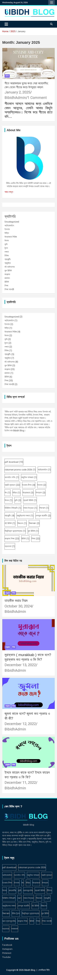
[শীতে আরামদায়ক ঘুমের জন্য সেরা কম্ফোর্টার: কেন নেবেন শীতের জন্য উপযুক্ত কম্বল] (28, 63)
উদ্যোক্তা (28, 492)
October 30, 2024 (18, 606)
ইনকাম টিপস (28, 485)
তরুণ (19, 898)
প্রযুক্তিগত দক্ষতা (25, 515)
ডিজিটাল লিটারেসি (13, 508)
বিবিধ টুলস (16, 913)
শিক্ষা (6, 285)
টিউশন (49, 890)
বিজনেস (22, 523)
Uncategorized (12, 221)
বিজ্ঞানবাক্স (34, 523)
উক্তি (7, 233)
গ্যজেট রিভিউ (30, 500)
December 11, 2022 (20, 782)
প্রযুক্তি (8, 263)
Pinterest (6, 953)
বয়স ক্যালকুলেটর (8, 921)
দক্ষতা (7, 251)
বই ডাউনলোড (10, 266)
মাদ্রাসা (7, 274)
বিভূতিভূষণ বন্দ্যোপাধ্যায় (15, 531)
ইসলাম (7, 229)
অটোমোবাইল (9, 225)
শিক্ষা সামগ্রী (9, 289)
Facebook (7, 945)
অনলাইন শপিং (12, 477)
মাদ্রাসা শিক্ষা (12, 538)
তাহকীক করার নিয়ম (16, 601)
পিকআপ (44, 508)
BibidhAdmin (15, 98)
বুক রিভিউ (8, 270)
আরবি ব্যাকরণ (12, 485)
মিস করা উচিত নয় (13, 560)
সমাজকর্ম (14, 928)
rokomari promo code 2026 (20, 469)
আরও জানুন (9, 191)
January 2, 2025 (17, 92)
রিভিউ (7, 76)
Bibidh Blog (29, 970)
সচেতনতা (10, 546)
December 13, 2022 (20, 665)
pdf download (14, 462)
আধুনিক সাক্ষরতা (29, 477)
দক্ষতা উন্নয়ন (30, 508)
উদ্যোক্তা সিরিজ (11, 236)
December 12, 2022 (20, 724)
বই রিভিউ (10, 523)
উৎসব (7, 240)
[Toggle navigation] (6, 24)
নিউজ (7, 255)
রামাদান (7, 278)
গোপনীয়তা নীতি (44, 970)
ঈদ (7, 492)
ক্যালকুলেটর (28, 890)
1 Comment (37, 98)
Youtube (6, 957)
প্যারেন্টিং (8, 259)
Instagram (7, 949)
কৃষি (6, 244)
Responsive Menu (51, 2)
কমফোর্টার (12, 890)
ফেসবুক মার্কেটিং (43, 515)
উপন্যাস (40, 492)
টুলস (6, 248)
